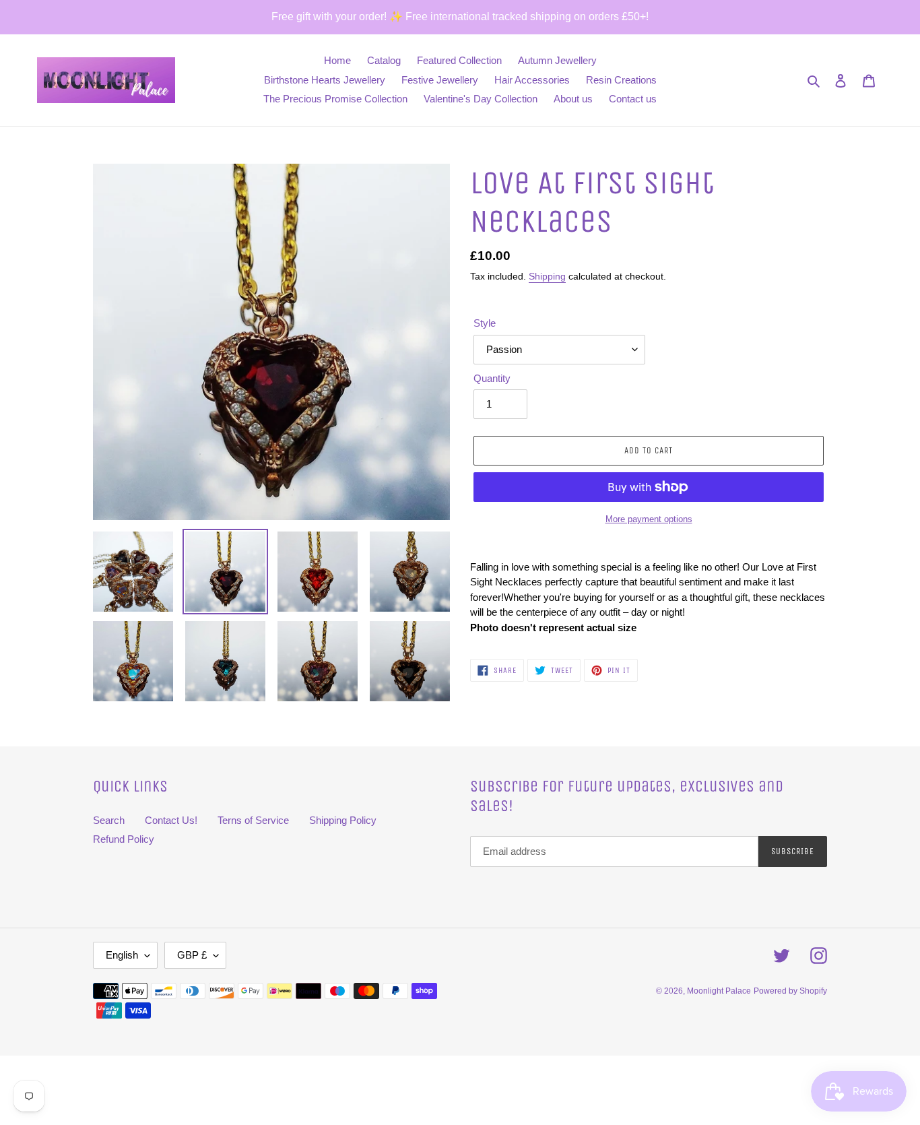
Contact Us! (171, 820)
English (122, 955)
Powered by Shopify (790, 991)
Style (484, 323)
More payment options (648, 519)
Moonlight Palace (719, 991)
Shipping (547, 276)
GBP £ (192, 955)
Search (109, 820)
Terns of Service (253, 820)
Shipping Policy (342, 820)
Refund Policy (123, 839)
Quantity (492, 378)
